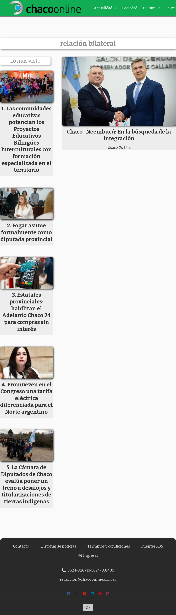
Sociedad (129, 8)
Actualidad (103, 8)
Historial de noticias (58, 546)
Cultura (149, 8)
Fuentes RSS (152, 546)
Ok (88, 607)
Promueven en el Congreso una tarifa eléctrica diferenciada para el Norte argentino (26, 398)
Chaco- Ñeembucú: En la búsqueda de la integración (119, 135)
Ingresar (90, 555)
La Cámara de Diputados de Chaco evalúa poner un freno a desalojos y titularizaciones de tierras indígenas (26, 484)
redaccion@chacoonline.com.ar (88, 579)
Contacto (21, 546)
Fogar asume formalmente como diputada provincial (27, 232)
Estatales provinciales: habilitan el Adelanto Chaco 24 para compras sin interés (26, 312)
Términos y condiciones (108, 546)
